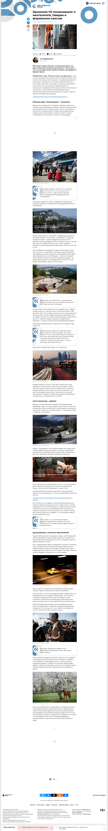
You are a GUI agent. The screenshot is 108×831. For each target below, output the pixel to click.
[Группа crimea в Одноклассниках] (60, 795)
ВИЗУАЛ (65, 800)
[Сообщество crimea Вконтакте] (48, 795)
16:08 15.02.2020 (36, 21)
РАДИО (48, 805)
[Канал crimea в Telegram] (42, 795)
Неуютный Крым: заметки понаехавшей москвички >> (50, 97)
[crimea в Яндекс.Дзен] (54, 795)
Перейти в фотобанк (45, 50)
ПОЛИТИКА (43, 800)
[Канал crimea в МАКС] (65, 795)
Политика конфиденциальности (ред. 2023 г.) (14, 820)
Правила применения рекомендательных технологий (16, 822)
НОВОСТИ (32, 805)
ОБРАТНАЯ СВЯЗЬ (64, 805)
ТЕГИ (76, 805)
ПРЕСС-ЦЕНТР (40, 805)
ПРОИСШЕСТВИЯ (58, 800)
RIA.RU (72, 805)
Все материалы (43, 60)
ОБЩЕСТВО (50, 800)
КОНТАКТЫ (54, 805)
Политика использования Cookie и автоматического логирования (16, 818)
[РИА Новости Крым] (41, 6)
